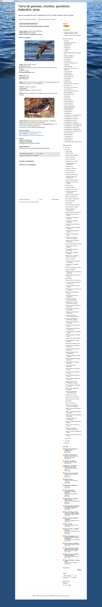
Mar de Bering (67, 89)
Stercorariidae (67, 138)
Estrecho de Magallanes (70, 63)
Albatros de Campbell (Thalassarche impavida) (72, 428)
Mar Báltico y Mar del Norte (70, 83)
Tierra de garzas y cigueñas (72, 543)
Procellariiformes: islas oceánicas (72, 125)
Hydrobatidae (69, 278)
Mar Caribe (67, 85)
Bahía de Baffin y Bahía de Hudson (72, 52)
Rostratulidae (67, 134)
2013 (66, 441)
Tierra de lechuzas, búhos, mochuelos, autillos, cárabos (72, 512)
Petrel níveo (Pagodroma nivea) (73, 267)
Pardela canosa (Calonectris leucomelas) (72, 241)
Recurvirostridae (68, 132)
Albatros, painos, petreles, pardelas (72, 35)
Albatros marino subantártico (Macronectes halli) (72, 256)
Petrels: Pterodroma (70, 159)
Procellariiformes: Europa (70, 122)
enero (67, 438)
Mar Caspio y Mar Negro (70, 87)
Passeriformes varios (69, 508)
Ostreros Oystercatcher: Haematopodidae (70, 107)
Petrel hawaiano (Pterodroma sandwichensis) (72, 329)
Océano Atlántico (68, 101)
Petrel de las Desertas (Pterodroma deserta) (71, 299)
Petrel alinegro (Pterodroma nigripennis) (72, 322)
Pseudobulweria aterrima (35, 132)
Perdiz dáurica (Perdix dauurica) (71, 556)
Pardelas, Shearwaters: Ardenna (73, 212)
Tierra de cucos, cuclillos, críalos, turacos (71, 499)
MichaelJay (52, 595)
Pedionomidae (67, 109)
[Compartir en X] (39, 153)
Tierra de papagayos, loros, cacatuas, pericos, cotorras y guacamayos (72, 537)
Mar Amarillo (67, 82)
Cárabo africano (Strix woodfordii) (72, 514)
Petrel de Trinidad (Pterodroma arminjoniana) (73, 283)
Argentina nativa (69, 479)
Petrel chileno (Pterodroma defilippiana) (72, 296)
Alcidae (66, 45)
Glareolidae (67, 66)
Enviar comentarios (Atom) (32, 201)
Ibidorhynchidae (68, 74)
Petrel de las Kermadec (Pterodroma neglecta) (71, 319)
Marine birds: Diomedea (71, 196)
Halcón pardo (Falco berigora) (71, 550)
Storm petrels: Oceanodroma (72, 198)
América (66, 47)
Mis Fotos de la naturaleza (71, 473)
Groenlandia (67, 73)
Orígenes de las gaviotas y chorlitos (46, 19)
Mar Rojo (66, 96)
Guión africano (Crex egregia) (71, 562)
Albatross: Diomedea (70, 403)
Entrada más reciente (25, 199)
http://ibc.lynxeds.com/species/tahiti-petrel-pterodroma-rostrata (34, 148)
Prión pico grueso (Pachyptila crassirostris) (72, 261)
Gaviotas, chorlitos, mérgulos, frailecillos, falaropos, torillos (71, 33)
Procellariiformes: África (69, 116)
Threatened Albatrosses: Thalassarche (71, 164)
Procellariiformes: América (70, 118)
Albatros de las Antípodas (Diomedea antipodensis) (72, 405)
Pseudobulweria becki (32, 133)
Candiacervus (67, 486)
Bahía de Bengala (68, 55)
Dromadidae (67, 61)
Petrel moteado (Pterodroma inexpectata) (72, 309)
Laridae (66, 80)
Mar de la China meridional (70, 90)
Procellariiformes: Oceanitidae (71, 129)
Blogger (67, 595)
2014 (66, 149)
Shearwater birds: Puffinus (72, 161)
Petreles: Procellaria (70, 269)
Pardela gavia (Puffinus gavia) (73, 343)
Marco (66, 583)
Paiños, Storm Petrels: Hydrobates (71, 366)
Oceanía (66, 97)
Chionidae (66, 59)
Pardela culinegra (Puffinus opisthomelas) (72, 353)
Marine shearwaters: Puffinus (72, 399)
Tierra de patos (68, 524)
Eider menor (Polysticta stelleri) (71, 525)
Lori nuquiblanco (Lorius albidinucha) (72, 539)
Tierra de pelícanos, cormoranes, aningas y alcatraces (70, 491)
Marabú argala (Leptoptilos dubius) (72, 544)
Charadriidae (67, 57)
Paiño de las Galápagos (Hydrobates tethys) (71, 392)
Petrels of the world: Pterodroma (73, 280)
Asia (65, 51)
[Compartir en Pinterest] (42, 153)
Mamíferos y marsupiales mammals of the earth (71, 466)
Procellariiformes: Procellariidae (31, 155)
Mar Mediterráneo (68, 94)
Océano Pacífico (68, 105)
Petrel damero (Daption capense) (73, 243)
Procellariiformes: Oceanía (70, 127)
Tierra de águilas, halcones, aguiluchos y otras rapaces (72, 549)
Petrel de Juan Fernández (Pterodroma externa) (72, 302)
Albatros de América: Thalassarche (70, 209)
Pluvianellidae (67, 111)
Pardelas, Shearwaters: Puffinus (73, 338)
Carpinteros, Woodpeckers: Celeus (72, 520)
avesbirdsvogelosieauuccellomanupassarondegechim (72, 506)
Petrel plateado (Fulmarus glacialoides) (72, 250)
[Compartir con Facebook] (41, 153)
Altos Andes (67, 451)
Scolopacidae (67, 136)
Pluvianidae (67, 113)
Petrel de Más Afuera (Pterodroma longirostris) (72, 316)
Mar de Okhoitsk (68, 92)
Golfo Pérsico (67, 71)
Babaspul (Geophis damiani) (71, 462)
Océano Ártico (67, 99)
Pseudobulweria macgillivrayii (35, 135)
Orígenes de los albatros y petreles (27, 19)
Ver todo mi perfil (67, 585)
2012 (66, 443)
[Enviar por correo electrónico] (36, 153)
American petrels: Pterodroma (73, 204)
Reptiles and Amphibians (71, 455)
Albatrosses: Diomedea (71, 168)
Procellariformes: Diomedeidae (71, 115)
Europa (66, 64)
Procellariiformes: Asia (69, 120)
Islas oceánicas (68, 76)
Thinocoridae (67, 140)
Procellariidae (27, 37)
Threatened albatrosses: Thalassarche (71, 177)
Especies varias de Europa (72, 180)
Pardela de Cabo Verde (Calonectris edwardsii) (72, 238)
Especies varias (69, 153)
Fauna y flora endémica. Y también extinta (71, 449)
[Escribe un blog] (38, 153)
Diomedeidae (69, 401)
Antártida (66, 49)
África (65, 40)
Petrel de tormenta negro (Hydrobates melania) (71, 382)
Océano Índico (67, 103)
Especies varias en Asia (71, 394)
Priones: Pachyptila (70, 157)
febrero (68, 151)
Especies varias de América (72, 194)
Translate (74, 577)
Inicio (41, 199)
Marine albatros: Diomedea (72, 155)
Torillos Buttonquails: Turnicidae (71, 141)
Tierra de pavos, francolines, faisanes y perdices (72, 554)
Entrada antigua (55, 199)
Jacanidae (66, 78)
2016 (66, 147)
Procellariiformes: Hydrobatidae (71, 124)
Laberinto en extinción (70, 461)
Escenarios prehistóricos (71, 485)
